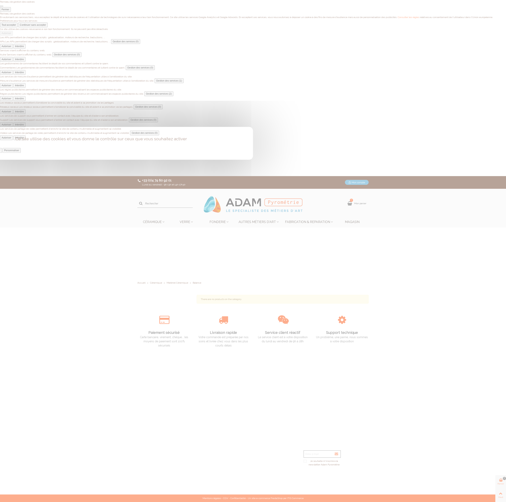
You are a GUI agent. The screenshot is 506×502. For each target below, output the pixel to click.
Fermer (5, 9)
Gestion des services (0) (126, 41)
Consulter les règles (408, 17)
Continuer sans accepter (33, 25)
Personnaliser (11, 150)
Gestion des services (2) (159, 93)
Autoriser (6, 33)
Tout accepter (9, 25)
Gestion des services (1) (169, 80)
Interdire (19, 46)
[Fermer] (1, 6)
